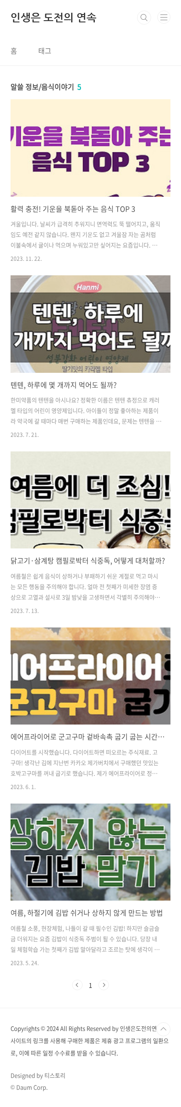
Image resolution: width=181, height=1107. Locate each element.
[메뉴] (163, 17)
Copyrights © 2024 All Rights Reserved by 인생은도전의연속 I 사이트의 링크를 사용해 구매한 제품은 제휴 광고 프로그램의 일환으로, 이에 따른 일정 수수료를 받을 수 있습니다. (90, 1040)
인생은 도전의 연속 (54, 17)
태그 (44, 50)
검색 (144, 17)
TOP (163, 1029)
